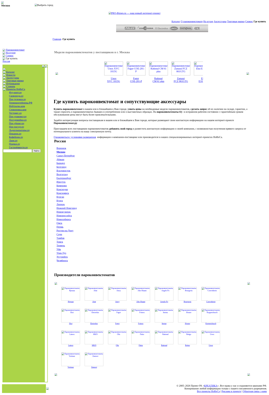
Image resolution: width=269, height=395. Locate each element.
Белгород (61, 167)
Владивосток (63, 170)
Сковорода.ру (16, 96)
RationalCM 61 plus (158, 80)
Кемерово (62, 185)
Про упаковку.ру (18, 116)
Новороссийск (64, 215)
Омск (59, 223)
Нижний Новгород (67, 208)
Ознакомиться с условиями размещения (75, 137)
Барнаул (61, 163)
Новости (10, 75)
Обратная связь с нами (255, 391)
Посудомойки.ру (18, 120)
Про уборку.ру (16, 123)
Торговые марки (236, 21)
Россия (6, 61)
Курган (60, 197)
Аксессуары (220, 21)
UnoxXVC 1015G (113, 80)
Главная (57, 39)
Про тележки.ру (17, 99)
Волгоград (62, 174)
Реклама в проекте (231, 391)
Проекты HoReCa (15, 89)
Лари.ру (13, 140)
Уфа (59, 249)
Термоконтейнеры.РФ (20, 102)
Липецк (61, 204)
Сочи (59, 234)
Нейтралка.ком (17, 106)
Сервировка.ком (17, 109)
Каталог (176, 21)
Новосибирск (64, 219)
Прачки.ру (14, 144)
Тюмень (61, 245)
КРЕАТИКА (210, 385)
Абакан (60, 159)
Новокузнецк (64, 212)
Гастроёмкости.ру (18, 147)
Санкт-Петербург (66, 155)
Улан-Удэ (61, 253)
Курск (60, 200)
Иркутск (61, 182)
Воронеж (61, 148)
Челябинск (62, 260)
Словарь (10, 86)
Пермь (60, 227)
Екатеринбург (64, 178)
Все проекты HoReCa (208, 391)
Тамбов (60, 238)
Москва (61, 152)
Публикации (13, 83)
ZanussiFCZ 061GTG (181, 80)
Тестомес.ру (15, 113)
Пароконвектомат (15, 50)
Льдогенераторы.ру (19, 130)
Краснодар (62, 189)
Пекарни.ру (15, 133)
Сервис (249, 21)
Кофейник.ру (16, 137)
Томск (60, 241)
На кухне (208, 21)
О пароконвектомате (192, 21)
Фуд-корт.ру (15, 92)
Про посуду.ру (16, 126)
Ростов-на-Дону (65, 230)
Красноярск (63, 193)
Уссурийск (62, 256)
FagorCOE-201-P (136, 80)
